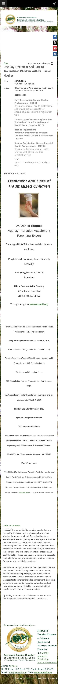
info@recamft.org (18, 672)
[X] (55, 43)
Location (7, 88)
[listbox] (41, 63)
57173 (13, 665)
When (6, 81)
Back (6, 63)
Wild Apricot (31, 678)
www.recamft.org (38, 304)
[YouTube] (55, 48)
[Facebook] (55, 37)
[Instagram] (55, 54)
